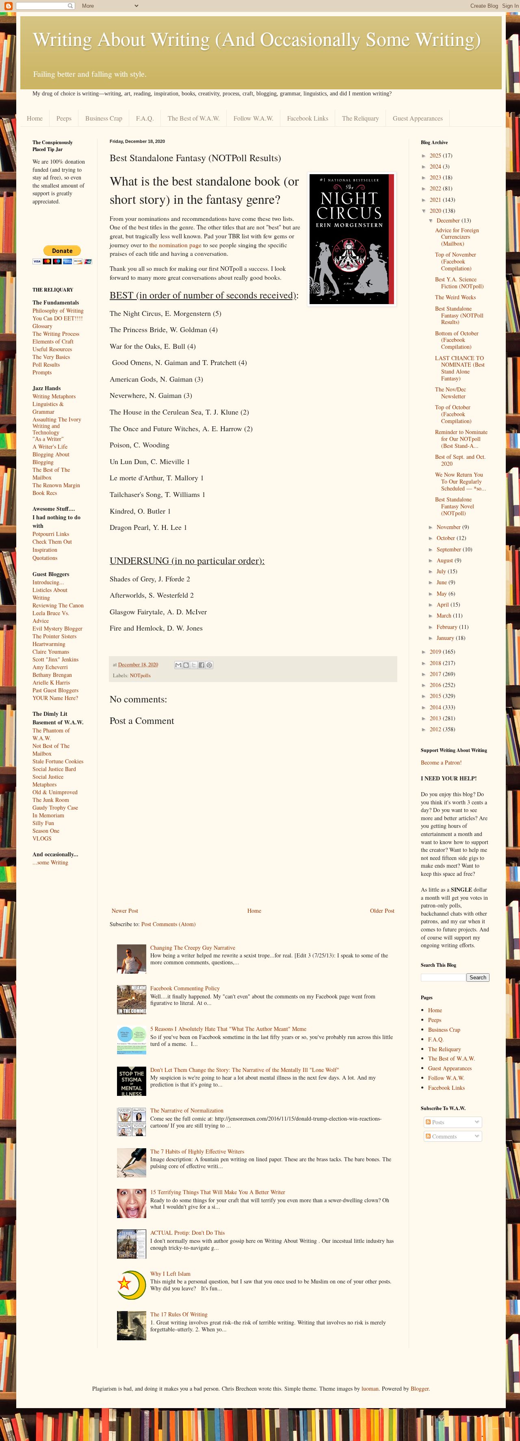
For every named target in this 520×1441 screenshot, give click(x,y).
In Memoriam (48, 815)
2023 (436, 177)
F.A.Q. (145, 118)
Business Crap (103, 118)
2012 (436, 729)
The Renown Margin (56, 485)
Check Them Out (52, 541)
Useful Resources (52, 349)
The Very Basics (51, 357)
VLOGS (42, 838)
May (442, 593)
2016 (436, 685)
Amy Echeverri (50, 667)
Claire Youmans (50, 651)
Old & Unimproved (55, 792)
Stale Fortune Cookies (57, 761)
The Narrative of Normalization (186, 1110)
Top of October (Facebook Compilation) (453, 414)
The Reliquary (360, 118)
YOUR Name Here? (55, 698)
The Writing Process (55, 333)
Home (35, 118)
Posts (437, 1122)
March (445, 615)
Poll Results (46, 364)
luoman (370, 1388)
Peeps (64, 118)
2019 (436, 651)
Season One (45, 830)
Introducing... (48, 582)
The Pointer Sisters (54, 636)
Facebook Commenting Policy (185, 988)
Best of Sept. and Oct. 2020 (460, 460)
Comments (444, 1136)
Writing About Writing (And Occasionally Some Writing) (256, 38)
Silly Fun (43, 823)
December (449, 220)
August (446, 560)
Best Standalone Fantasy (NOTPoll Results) (459, 315)
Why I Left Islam (170, 1273)
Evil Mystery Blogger (57, 628)
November (449, 527)
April (444, 604)
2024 (436, 166)
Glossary (42, 326)
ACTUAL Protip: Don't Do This (187, 1232)
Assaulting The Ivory (56, 419)
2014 (436, 707)
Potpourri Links (50, 534)
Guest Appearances (418, 118)
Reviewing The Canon (58, 605)
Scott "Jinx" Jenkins (55, 659)
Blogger (420, 1388)
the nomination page (176, 245)
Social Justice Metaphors (47, 780)
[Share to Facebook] (201, 665)
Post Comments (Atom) (168, 924)
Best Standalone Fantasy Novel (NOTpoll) (454, 506)
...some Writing (50, 862)
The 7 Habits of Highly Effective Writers (197, 1151)
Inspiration (44, 549)
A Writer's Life (49, 446)
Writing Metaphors (54, 396)
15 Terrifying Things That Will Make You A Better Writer (217, 1192)
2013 (436, 718)
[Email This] (178, 665)
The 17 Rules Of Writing (179, 1314)
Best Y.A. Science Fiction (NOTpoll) (459, 282)
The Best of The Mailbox (51, 473)
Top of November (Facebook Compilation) (455, 261)
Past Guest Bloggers (55, 690)
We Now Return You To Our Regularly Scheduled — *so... (460, 481)
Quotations (44, 558)
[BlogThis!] (186, 665)
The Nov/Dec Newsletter (450, 392)
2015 (436, 696)
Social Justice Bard (54, 769)
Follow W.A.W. (253, 118)
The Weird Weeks (455, 297)
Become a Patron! (441, 762)
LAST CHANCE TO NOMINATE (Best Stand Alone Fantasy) (460, 368)
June (442, 582)
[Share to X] (194, 665)
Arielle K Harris (51, 682)
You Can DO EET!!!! (57, 318)
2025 (436, 155)
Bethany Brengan (52, 674)
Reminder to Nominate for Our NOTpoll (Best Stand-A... (461, 438)
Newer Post (125, 910)
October (447, 538)
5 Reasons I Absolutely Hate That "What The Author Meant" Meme (228, 1029)
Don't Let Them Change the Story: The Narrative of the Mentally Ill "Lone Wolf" (244, 1070)
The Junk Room (50, 800)
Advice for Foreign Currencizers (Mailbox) (457, 237)
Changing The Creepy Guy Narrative (192, 947)
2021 (436, 199)
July (442, 571)
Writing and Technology (46, 429)
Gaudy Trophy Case (55, 807)
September (450, 549)
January (446, 638)
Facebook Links (307, 118)
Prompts (42, 372)
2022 (436, 188)
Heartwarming (48, 644)
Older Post (382, 910)
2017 (436, 674)
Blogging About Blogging (50, 458)
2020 (436, 210)
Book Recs (44, 493)
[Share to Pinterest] (209, 665)
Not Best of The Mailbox (50, 749)
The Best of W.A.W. (194, 118)
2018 (436, 663)
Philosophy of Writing (58, 310)
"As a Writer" (48, 439)
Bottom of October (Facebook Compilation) (457, 340)
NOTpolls (140, 675)
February (448, 627)
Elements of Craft (53, 341)
